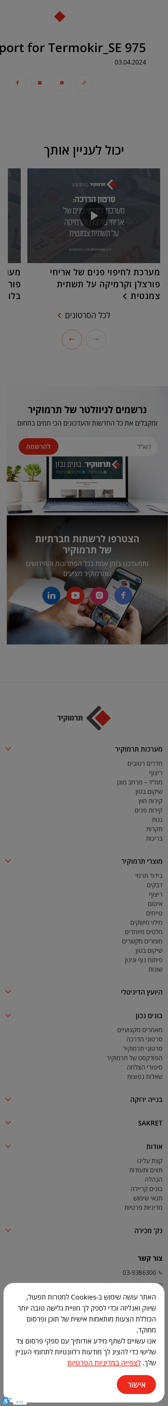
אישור (136, 1384)
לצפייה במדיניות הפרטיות (104, 1362)
